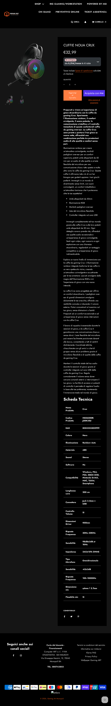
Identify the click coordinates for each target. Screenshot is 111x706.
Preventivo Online (67, 11)
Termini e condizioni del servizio (91, 645)
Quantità (67, 79)
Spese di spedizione (84, 70)
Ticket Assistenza (96, 11)
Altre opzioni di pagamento (94, 101)
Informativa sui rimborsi (91, 648)
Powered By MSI (97, 4)
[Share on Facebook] (64, 616)
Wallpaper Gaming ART (91, 660)
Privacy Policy (91, 656)
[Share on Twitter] (71, 616)
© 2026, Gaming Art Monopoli (52, 698)
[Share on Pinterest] (78, 616)
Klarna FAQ (91, 652)
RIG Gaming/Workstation (66, 4)
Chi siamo (45, 11)
